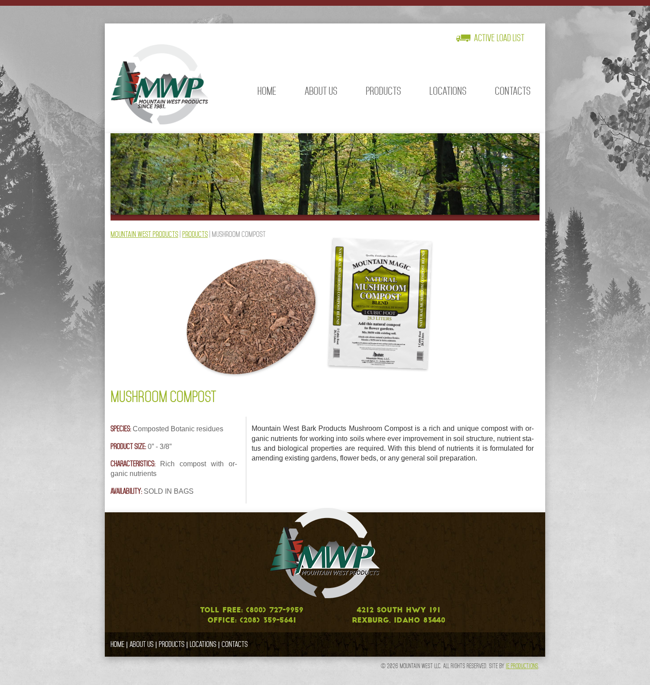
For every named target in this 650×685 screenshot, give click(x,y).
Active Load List (499, 38)
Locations (447, 91)
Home (266, 91)
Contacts (513, 91)
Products (383, 91)
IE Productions (522, 666)
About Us (321, 91)
